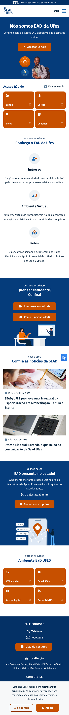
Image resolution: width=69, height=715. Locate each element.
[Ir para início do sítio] (8, 11)
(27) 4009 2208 (34, 637)
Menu (57, 11)
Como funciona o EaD (37, 317)
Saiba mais (23, 707)
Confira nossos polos (36, 504)
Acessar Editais (36, 46)
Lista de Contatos (36, 646)
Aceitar (49, 707)
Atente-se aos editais (37, 306)
